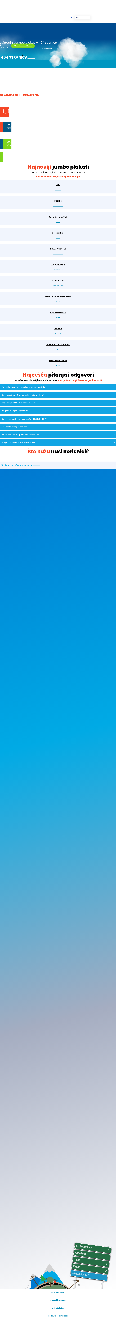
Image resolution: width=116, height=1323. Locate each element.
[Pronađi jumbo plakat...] (110, 17)
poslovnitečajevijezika (58, 1316)
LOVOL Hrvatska (58, 265)
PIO (41, 172)
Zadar (58, 365)
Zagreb (58, 222)
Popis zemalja (46, 110)
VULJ (58, 185)
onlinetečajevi (58, 1308)
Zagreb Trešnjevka (58, 286)
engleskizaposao (58, 1300)
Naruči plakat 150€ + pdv (23, 46)
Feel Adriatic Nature (58, 360)
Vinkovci (58, 190)
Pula (58, 349)
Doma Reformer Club (58, 217)
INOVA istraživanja (58, 249)
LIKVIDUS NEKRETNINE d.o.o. (58, 344)
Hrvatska (44, 79)
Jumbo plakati (46, 48)
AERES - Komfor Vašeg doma (58, 297)
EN (78, 17)
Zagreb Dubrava (58, 254)
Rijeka (58, 302)
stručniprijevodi (58, 1292)
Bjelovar (58, 333)
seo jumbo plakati (11, 16)
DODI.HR (58, 201)
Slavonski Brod (58, 206)
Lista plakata (45, 141)
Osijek (58, 318)
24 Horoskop (58, 233)
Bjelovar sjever (58, 270)
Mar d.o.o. (58, 328)
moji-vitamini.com (58, 313)
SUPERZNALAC (58, 281)
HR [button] (73, 17)
